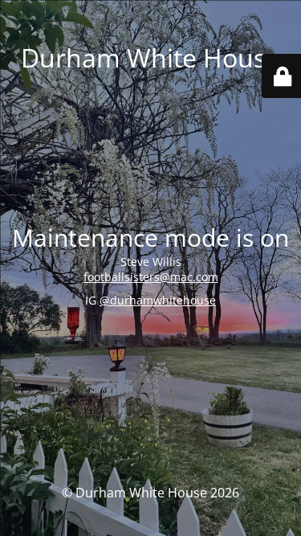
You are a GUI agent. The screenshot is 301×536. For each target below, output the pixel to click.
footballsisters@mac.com (150, 276)
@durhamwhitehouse (158, 300)
